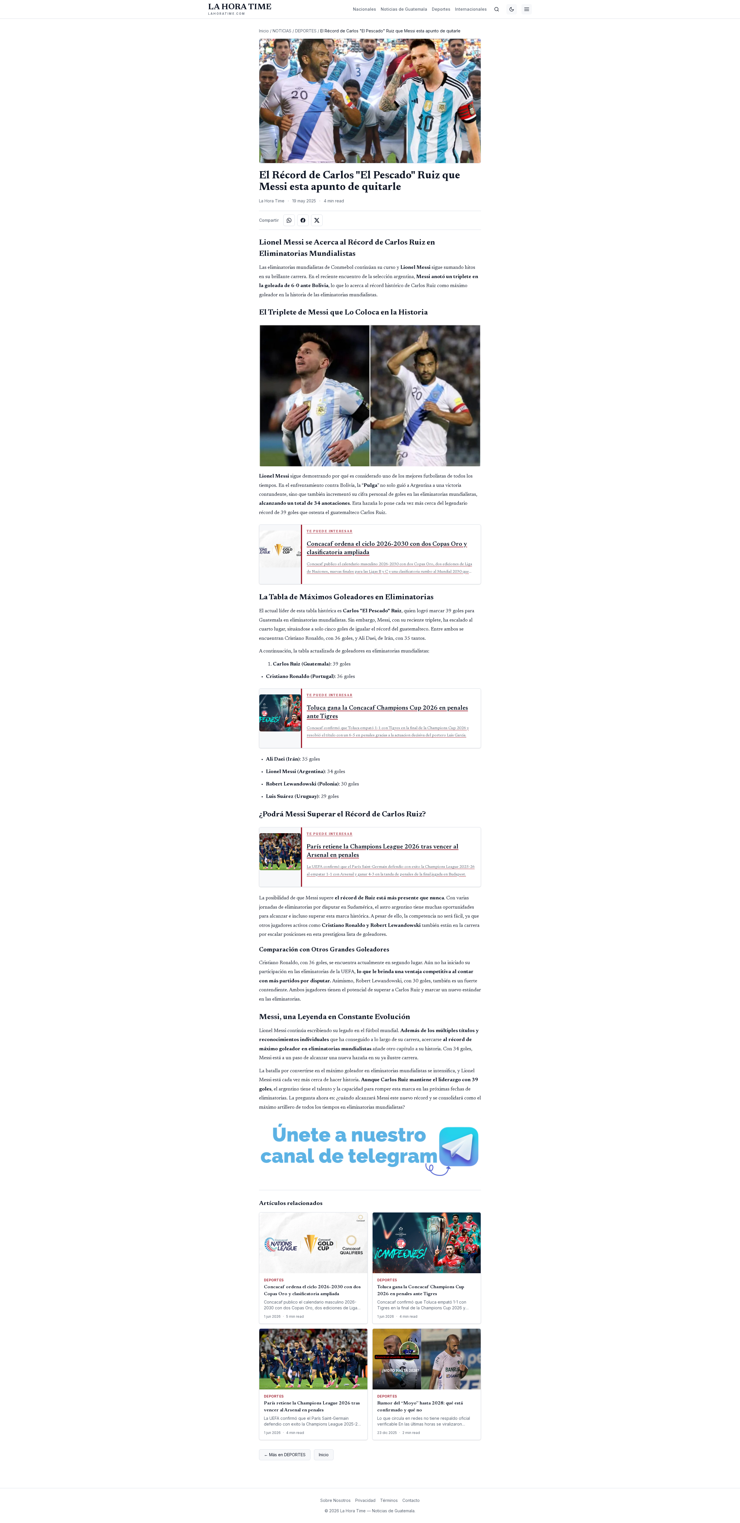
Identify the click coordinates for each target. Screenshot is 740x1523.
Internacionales (471, 9)
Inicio (264, 30)
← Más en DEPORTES (285, 1454)
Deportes (441, 9)
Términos (389, 1500)
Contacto (411, 1500)
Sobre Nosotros (335, 1500)
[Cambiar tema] (511, 9)
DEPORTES (306, 30)
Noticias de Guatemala (404, 9)
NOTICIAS (282, 30)
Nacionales (364, 9)
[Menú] (526, 9)
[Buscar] (496, 9)
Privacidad (365, 1500)
